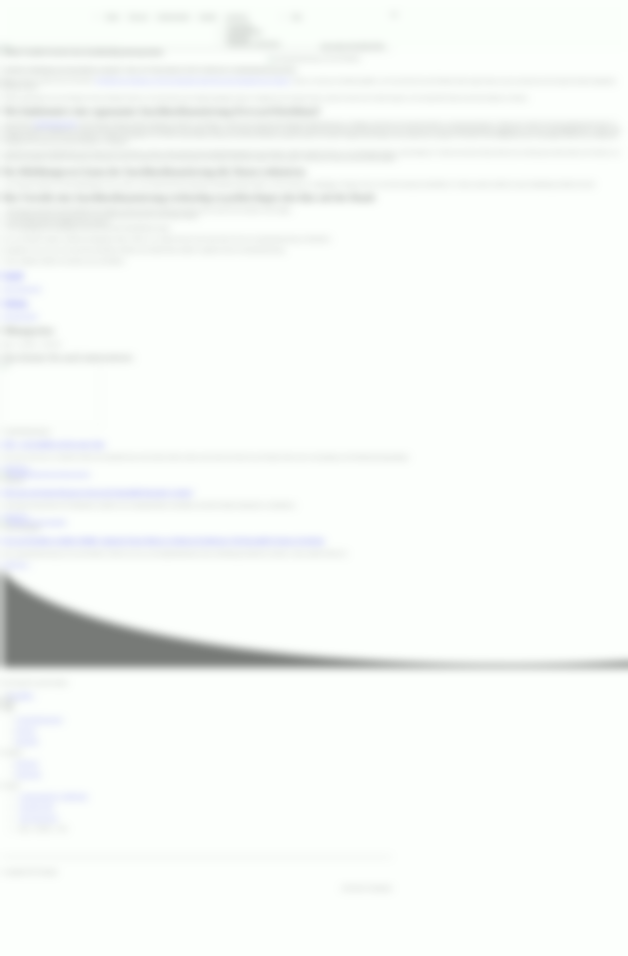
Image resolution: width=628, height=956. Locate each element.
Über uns (137, 16)
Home (111, 16)
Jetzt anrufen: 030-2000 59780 (352, 46)
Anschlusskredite (244, 31)
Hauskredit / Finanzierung (253, 43)
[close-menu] (5, 82)
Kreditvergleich (173, 16)
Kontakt (207, 16)
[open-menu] (394, 15)
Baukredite (238, 37)
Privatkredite (240, 25)
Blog (297, 16)
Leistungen (236, 16)
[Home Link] (60, 74)
